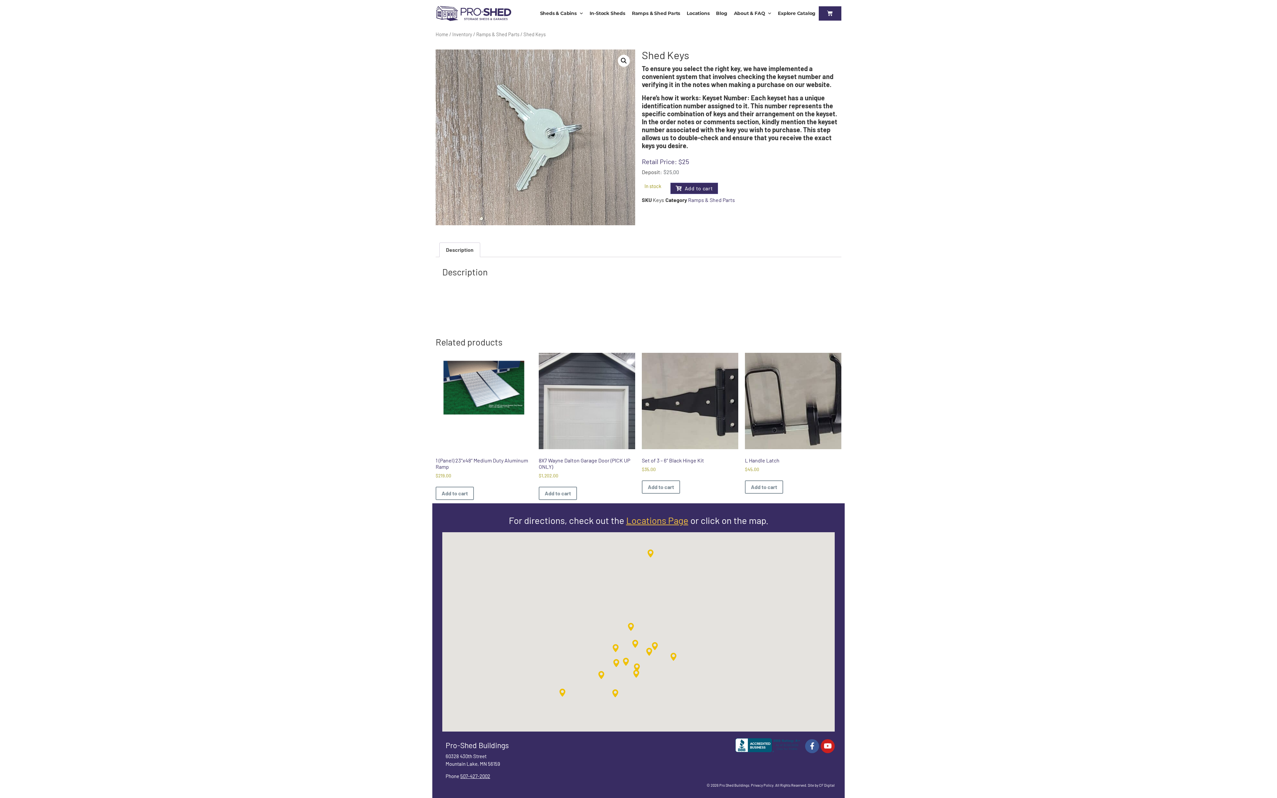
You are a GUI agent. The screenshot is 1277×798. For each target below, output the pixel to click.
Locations (698, 13)
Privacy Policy (762, 785)
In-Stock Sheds (607, 13)
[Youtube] (828, 746)
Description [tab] (460, 250)
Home (442, 34)
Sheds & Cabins (558, 13)
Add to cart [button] (455, 493)
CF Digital (827, 785)
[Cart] (830, 13)
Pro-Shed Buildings (477, 745)
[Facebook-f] (812, 746)
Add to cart (699, 188)
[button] (624, 61)
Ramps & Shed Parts (656, 13)
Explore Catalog (796, 13)
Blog (721, 13)
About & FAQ (749, 13)
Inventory (462, 34)
